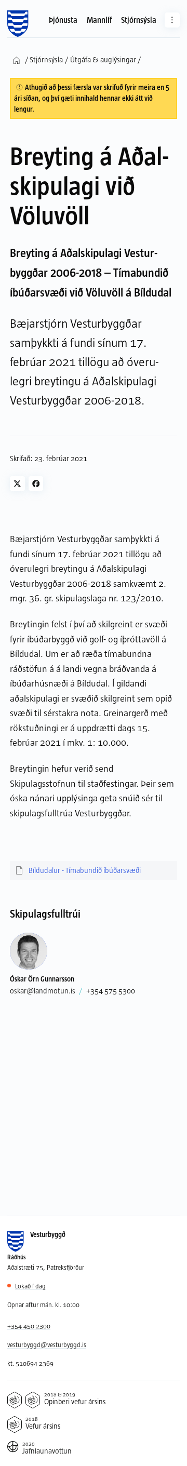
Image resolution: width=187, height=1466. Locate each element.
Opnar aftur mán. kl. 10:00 (43, 1304)
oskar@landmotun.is (42, 990)
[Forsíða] (18, 23)
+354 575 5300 (110, 990)
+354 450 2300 (28, 1325)
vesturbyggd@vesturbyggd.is (46, 1344)
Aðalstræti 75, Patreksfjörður (45, 1267)
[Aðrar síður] (172, 20)
